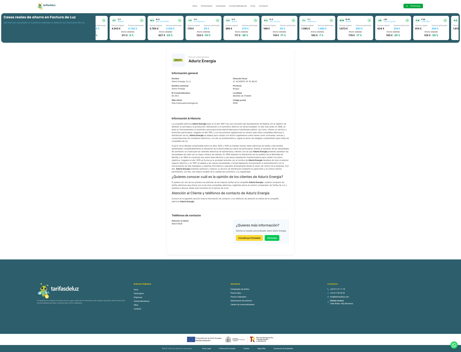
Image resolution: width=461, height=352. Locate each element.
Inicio (194, 6)
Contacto (263, 6)
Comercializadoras (238, 6)
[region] (277, 28)
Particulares (206, 6)
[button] (454, 345)
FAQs (252, 6)
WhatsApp (272, 238)
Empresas (220, 6)
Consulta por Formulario (249, 238)
